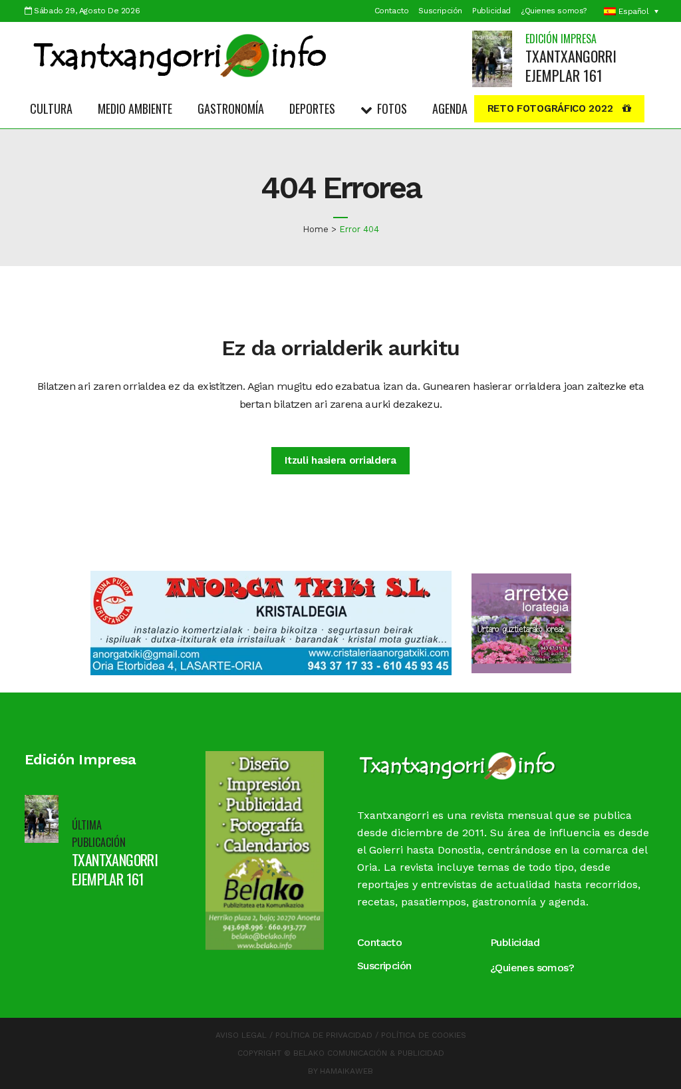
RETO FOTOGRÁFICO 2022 (550, 108)
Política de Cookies (423, 1035)
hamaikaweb (346, 1071)
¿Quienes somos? (554, 10)
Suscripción (440, 10)
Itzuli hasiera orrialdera (340, 460)
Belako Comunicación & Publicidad (368, 1053)
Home (316, 229)
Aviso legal (241, 1035)
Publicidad (491, 10)
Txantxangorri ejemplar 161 (570, 65)
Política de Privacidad (323, 1035)
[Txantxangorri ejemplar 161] (492, 58)
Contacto (391, 10)
